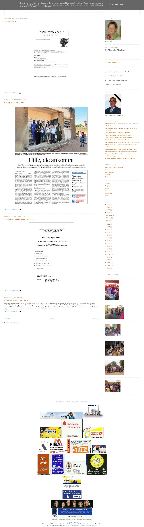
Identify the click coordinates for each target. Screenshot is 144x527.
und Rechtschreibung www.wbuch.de (87, 525)
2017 (108, 238)
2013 (108, 249)
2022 (108, 224)
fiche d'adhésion (109, 172)
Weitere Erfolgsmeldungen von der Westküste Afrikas (120, 158)
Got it (122, 5)
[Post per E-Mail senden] (20, 92)
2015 (108, 243)
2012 (108, 251)
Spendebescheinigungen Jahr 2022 (17, 300)
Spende (107, 188)
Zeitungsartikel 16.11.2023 (14, 102)
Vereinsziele (108, 177)
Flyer (106, 170)
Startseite (51, 319)
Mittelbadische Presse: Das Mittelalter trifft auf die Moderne (122, 142)
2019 (108, 232)
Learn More (113, 5)
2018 (108, 235)
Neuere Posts (7, 319)
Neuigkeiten (108, 186)
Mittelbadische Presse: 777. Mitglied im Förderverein (120, 140)
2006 (108, 268)
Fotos (106, 195)
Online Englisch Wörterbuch (69, 525)
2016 (108, 240)
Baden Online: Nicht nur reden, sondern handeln (118, 135)
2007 (108, 265)
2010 (108, 257)
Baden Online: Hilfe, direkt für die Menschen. (118, 133)
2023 (108, 213)
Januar (108, 220)
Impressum (108, 174)
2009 (108, 260)
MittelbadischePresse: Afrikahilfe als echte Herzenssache (121, 151)
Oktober (108, 218)
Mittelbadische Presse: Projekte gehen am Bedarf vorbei (121, 149)
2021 (108, 227)
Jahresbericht (108, 193)
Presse (106, 191)
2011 (108, 254)
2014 (108, 246)
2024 (108, 210)
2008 (108, 262)
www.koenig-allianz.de (72, 522)
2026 (108, 204)
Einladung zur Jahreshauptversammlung (19, 219)
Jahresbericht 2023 (11, 21)
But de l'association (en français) (114, 167)
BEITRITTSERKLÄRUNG (112, 63)
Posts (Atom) (14, 323)
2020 (108, 229)
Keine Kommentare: (11, 92)
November (109, 215)
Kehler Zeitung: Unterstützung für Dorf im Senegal (119, 137)
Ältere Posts (95, 319)
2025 (108, 207)
